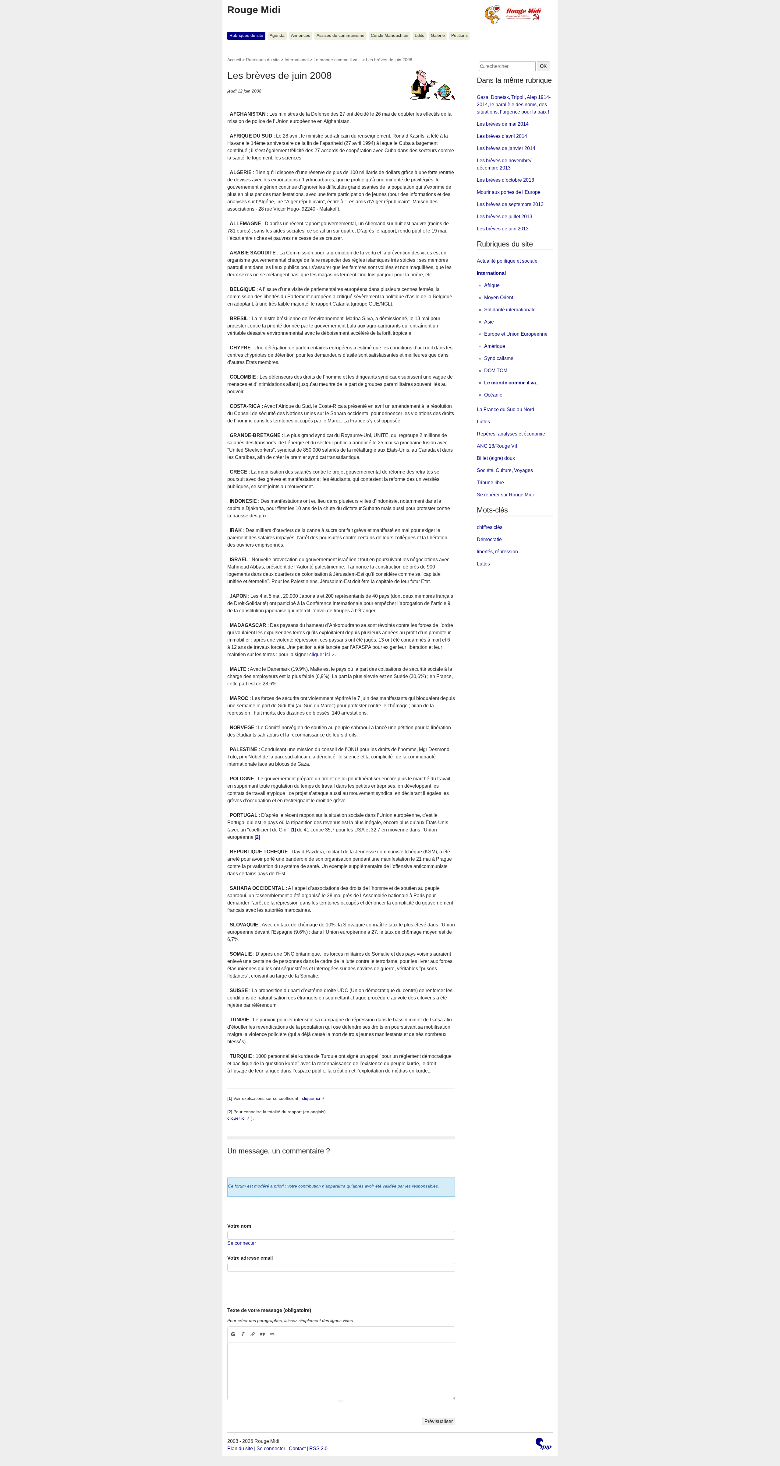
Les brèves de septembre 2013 (510, 204)
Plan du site (240, 1448)
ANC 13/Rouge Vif (497, 446)
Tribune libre (490, 482)
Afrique (492, 285)
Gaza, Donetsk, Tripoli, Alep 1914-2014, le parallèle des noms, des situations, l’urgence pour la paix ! (514, 104)
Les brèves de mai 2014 (503, 124)
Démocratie (489, 539)
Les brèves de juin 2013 (503, 228)
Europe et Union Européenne (516, 334)
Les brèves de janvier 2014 (506, 148)
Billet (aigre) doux (496, 458)
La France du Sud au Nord (505, 409)
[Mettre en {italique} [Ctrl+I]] (243, 1334)
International (297, 59)
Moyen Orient (498, 297)
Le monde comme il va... (337, 59)
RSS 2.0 (318, 1448)
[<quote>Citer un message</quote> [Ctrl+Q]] (262, 1334)
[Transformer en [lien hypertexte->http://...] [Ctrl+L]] (252, 1334)
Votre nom (239, 1226)
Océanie (493, 394)
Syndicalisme (498, 358)
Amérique (494, 346)
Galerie (438, 35)
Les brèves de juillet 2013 (504, 216)
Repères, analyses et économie (511, 433)
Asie (489, 321)
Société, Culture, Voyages (505, 470)
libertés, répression (497, 551)
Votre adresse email (250, 1258)
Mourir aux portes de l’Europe (509, 192)
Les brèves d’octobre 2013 (505, 180)
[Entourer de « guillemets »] (272, 1334)
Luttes (483, 421)
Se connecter (241, 1243)
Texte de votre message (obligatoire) (269, 1310)
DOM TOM (495, 370)
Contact (297, 1448)
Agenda (277, 35)
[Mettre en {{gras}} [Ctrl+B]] (233, 1334)
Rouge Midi (254, 9)
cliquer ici (319, 654)
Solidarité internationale (510, 309)
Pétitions (459, 35)
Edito (419, 35)
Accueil (234, 59)
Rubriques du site (246, 35)
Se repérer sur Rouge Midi (505, 494)
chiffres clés (489, 527)
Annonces (300, 35)
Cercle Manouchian (389, 35)
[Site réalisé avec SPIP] (543, 1444)
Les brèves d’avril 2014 (502, 136)
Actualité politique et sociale (507, 261)
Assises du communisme (340, 35)
